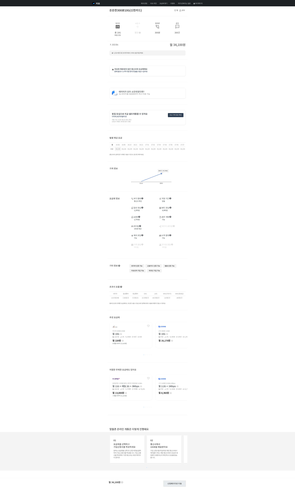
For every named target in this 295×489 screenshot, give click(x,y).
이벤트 (172, 3)
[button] (143, 354)
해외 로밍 (144, 3)
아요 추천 (153, 3)
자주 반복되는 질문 (184, 3)
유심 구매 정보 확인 (176, 115)
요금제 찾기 (163, 3)
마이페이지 (199, 3)
